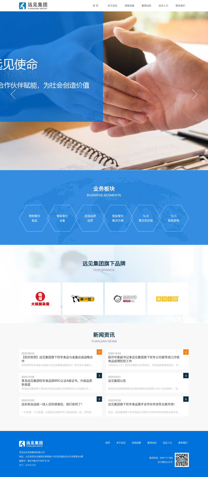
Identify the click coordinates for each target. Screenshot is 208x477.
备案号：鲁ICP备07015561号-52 (34, 460)
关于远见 (121, 442)
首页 (107, 442)
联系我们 (182, 442)
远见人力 (167, 442)
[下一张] (194, 94)
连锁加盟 (136, 442)
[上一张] (13, 94)
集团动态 (151, 442)
